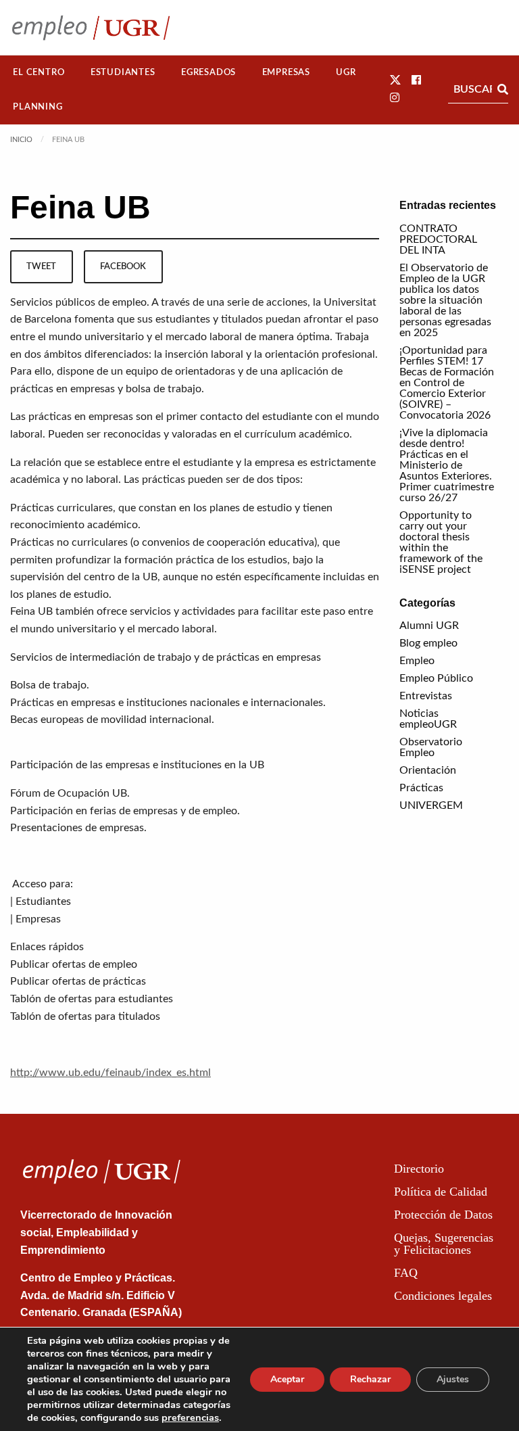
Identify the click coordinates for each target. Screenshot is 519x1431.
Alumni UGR (429, 625)
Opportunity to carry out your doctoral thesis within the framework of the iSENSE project (441, 542)
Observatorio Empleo (430, 747)
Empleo (417, 660)
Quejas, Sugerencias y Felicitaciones (443, 1244)
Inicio (21, 139)
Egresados (208, 72)
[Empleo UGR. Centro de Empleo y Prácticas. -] (90, 27)
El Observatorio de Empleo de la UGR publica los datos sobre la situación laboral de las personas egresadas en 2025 (445, 300)
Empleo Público (436, 678)
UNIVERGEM (431, 805)
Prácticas (421, 787)
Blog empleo (428, 643)
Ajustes (453, 1379)
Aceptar (287, 1379)
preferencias (190, 1417)
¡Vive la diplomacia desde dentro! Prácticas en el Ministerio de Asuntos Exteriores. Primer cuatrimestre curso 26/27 (446, 465)
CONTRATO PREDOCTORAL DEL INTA (438, 239)
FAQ (406, 1273)
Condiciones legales (443, 1296)
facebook (123, 266)
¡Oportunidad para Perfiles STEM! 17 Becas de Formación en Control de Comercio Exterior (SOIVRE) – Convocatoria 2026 (446, 383)
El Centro (38, 72)
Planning (37, 107)
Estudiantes (123, 72)
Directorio (419, 1168)
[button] (395, 80)
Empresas (286, 72)
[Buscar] (502, 89)
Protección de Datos (443, 1214)
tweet (41, 266)
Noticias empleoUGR (428, 719)
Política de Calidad (440, 1191)
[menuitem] (39, 72)
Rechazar (370, 1379)
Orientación (427, 770)
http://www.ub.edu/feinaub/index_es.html (110, 1072)
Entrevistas (425, 695)
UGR (345, 72)
